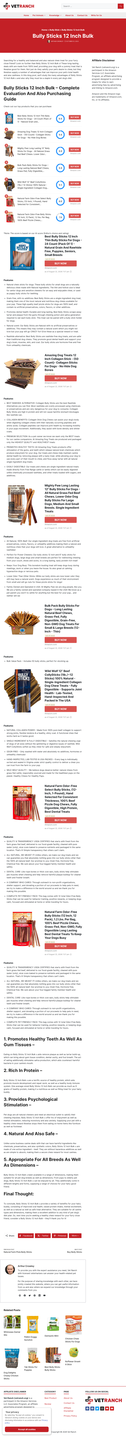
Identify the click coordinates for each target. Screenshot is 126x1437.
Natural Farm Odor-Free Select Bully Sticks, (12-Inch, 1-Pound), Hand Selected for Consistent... (34, 201)
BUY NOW (61, 263)
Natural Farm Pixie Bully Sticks (18, 1252)
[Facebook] (87, 1408)
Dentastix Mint (51, 1336)
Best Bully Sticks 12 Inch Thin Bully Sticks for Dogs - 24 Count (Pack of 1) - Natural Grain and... (34, 119)
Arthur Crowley (26, 1266)
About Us (68, 1398)
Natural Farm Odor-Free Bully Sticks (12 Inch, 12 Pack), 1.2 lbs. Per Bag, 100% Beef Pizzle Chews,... (34, 217)
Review (48, 1404)
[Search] (121, 6)
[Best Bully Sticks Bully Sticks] (53, 1355)
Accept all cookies (27, 1429)
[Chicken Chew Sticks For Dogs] (73, 1325)
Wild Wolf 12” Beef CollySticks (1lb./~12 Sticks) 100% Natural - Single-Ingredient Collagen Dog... (32, 185)
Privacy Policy (70, 1416)
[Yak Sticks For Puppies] (32, 1355)
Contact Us (69, 1403)
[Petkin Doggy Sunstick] (32, 1324)
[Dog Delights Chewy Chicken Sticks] (12, 1357)
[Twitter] (97, 1408)
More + (76, 1236)
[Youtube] (107, 1408)
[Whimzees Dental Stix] (12, 1321)
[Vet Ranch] (19, 6)
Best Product (51, 1398)
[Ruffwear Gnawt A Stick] (73, 1352)
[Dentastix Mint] (53, 1323)
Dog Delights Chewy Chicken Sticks (11, 1375)
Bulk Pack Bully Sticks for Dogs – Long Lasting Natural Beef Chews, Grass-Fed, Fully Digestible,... (33, 168)
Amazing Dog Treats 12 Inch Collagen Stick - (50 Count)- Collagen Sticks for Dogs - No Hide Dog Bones (35, 134)
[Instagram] (102, 1408)
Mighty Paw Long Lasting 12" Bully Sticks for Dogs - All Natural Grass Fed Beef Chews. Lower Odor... (33, 151)
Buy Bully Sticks (74, 1252)
